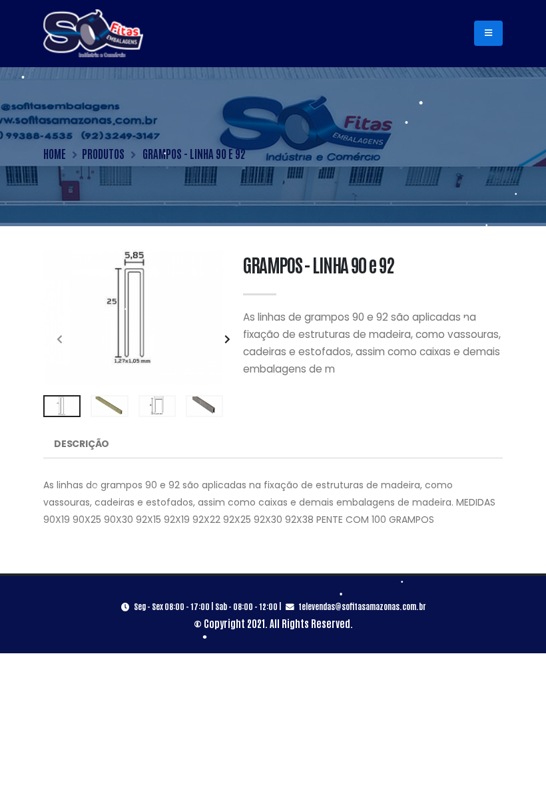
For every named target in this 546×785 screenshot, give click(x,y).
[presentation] (60, 340)
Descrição (81, 443)
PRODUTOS (103, 153)
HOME (54, 153)
